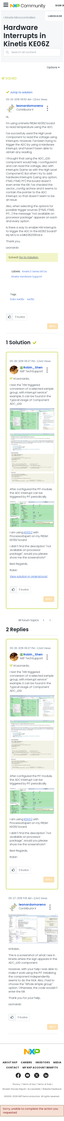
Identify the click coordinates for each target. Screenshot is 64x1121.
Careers (26, 1062)
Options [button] (52, 67)
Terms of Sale (44, 1084)
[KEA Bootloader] (44, 620)
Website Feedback (51, 1089)
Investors (42, 1062)
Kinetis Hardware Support (26, 276)
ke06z (30, 299)
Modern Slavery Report (14, 1089)
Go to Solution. (29, 257)
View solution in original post (28, 576)
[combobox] (32, 52)
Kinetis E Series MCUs (34, 271)
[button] (47, 108)
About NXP (10, 1062)
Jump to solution (21, 92)
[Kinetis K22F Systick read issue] (50, 620)
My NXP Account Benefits (40, 1067)
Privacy (16, 1084)
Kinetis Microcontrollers (20, 17)
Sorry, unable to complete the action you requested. (30, 1111)
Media (57, 1062)
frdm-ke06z (17, 299)
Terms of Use (28, 1084)
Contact (12, 1067)
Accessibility (34, 1089)
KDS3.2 (28, 532)
